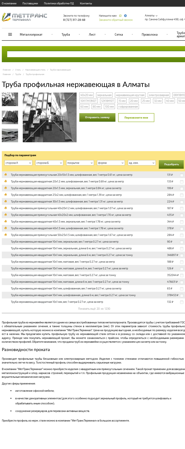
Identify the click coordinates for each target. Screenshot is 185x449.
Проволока (150, 34)
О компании (9, 3)
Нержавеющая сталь (35, 70)
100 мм (109, 106)
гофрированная (128, 106)
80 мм (96, 106)
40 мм (170, 100)
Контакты (86, 3)
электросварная (159, 95)
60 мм (84, 106)
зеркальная (104, 95)
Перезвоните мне (136, 117)
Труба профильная (35, 74)
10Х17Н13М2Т (88, 100)
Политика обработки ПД (59, 3)
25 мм (146, 100)
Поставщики (30, 3)
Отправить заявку (97, 117)
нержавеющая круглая (130, 95)
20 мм (134, 100)
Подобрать (171, 164)
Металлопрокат (31, 34)
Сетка (119, 34)
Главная (7, 70)
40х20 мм (86, 95)
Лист (92, 34)
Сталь (18, 70)
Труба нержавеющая (60, 70)
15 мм (122, 100)
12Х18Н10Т (107, 100)
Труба (66, 34)
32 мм (158, 100)
